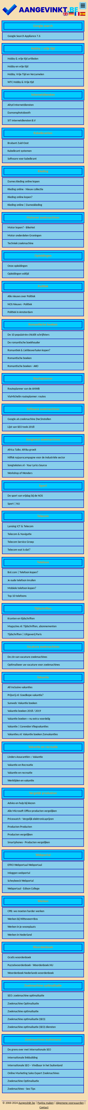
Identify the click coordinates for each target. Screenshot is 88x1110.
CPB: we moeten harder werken (26, 911)
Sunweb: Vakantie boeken (22, 703)
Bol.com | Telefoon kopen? (23, 572)
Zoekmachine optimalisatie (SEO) (26, 1019)
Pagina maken (45, 1103)
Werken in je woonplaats (22, 926)
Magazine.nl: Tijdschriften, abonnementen (32, 626)
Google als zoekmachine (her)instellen (29, 419)
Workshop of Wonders (20, 473)
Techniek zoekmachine (20, 243)
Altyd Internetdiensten (21, 105)
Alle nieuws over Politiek (21, 296)
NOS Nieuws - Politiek (20, 304)
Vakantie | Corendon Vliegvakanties (28, 726)
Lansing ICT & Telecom (20, 526)
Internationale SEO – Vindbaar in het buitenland (35, 1065)
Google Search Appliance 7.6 (24, 36)
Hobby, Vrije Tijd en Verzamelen (26, 74)
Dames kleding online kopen (23, 181)
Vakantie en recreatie (20, 772)
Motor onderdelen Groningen (24, 235)
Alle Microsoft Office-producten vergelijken (32, 811)
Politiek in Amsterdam (20, 312)
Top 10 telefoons (17, 596)
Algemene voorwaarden (70, 1103)
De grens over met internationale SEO (29, 1049)
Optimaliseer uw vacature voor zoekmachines (34, 664)
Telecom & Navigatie (20, 534)
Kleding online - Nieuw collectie (25, 189)
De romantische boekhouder (24, 342)
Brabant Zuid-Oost (18, 143)
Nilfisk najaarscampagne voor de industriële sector (36, 457)
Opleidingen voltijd (18, 273)
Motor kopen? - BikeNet (21, 227)
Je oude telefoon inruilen (22, 580)
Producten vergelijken (20, 834)
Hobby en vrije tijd (18, 66)
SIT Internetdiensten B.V (22, 120)
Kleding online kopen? (20, 197)
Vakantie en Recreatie (20, 765)
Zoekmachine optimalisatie (23, 1011)
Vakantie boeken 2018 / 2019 (24, 711)
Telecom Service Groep (21, 542)
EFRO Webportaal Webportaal (25, 865)
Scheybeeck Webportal (21, 880)
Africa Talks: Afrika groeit (22, 449)
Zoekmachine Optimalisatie (23, 1003)
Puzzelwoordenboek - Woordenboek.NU (30, 965)
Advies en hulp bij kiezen (21, 803)
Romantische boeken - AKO (23, 366)
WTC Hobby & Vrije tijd (21, 82)
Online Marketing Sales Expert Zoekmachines (33, 1073)
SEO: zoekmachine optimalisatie (26, 995)
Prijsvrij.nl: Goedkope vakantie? (25, 695)
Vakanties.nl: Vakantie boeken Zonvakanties (33, 734)
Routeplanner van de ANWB (24, 388)
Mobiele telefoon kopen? (22, 588)
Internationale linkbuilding (23, 1057)
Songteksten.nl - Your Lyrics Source (27, 465)
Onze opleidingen (17, 266)
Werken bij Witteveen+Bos (23, 919)
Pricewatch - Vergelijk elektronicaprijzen (31, 819)
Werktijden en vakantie (21, 780)
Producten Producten (20, 826)
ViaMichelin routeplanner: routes (27, 396)
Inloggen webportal (19, 873)
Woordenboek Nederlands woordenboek (31, 973)
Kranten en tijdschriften (21, 618)
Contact (44, 1107)
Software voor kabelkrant (22, 158)
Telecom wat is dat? (19, 549)
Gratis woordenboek (19, 957)
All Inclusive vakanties (20, 687)
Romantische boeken (20, 358)
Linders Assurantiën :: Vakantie (25, 757)
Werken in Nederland (20, 934)
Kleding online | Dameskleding (25, 205)
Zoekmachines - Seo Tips (21, 1088)
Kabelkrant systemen (20, 151)
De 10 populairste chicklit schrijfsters (28, 334)
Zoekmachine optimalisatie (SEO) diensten (32, 1027)
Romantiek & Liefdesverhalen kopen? (29, 350)
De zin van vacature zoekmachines (27, 657)
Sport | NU (14, 503)
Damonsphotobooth (19, 112)
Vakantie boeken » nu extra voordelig (29, 718)
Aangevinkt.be (26, 1103)
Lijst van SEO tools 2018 (21, 427)
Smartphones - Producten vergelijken (29, 842)
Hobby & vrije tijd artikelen (23, 58)
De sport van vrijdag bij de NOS (25, 495)
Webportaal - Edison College (23, 888)
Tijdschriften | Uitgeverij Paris (25, 634)
